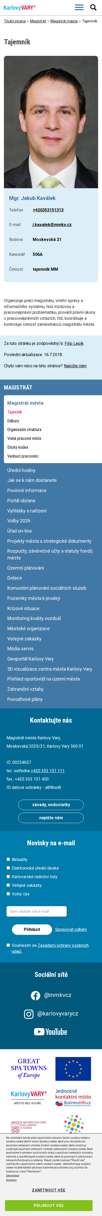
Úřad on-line (19, 531)
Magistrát (38, 21)
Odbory (13, 420)
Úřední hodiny (21, 470)
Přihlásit (32, 929)
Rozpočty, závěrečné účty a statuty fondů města (50, 554)
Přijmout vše (49, 1205)
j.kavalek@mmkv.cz (52, 224)
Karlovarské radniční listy (35, 876)
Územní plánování (25, 568)
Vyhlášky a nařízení (27, 510)
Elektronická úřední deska (35, 868)
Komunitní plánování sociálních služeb (46, 588)
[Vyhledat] (94, 7)
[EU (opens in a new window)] (73, 1069)
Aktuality (19, 859)
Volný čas (21, 894)
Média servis (20, 648)
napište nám (51, 817)
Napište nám (75, 365)
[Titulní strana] (17, 8)
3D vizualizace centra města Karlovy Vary (49, 669)
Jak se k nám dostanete (32, 480)
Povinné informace (27, 490)
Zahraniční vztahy (25, 689)
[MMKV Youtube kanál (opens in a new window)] (51, 1032)
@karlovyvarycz (57, 1013)
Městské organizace (28, 628)
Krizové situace (23, 608)
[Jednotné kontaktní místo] (73, 1098)
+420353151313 (48, 210)
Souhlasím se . (50, 948)
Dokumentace (12, 1175)
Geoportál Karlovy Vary (30, 659)
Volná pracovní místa (24, 438)
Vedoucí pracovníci (22, 456)
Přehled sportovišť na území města (43, 679)
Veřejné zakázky (24, 638)
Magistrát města (64, 21)
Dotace (14, 578)
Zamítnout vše (48, 1190)
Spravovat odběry (71, 929)
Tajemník (14, 412)
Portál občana (21, 500)
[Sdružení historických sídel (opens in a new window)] (29, 1128)
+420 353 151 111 (48, 770)
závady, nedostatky (51, 804)
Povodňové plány (25, 699)
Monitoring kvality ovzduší (34, 618)
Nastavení (11, 1180)
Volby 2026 (18, 520)
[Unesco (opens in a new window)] (29, 1069)
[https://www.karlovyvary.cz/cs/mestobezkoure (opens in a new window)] (29, 1097)
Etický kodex (17, 447)
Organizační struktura (24, 429)
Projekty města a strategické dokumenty (49, 541)
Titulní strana (15, 21)
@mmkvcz (57, 995)
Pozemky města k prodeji (33, 598)
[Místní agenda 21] (73, 1128)
